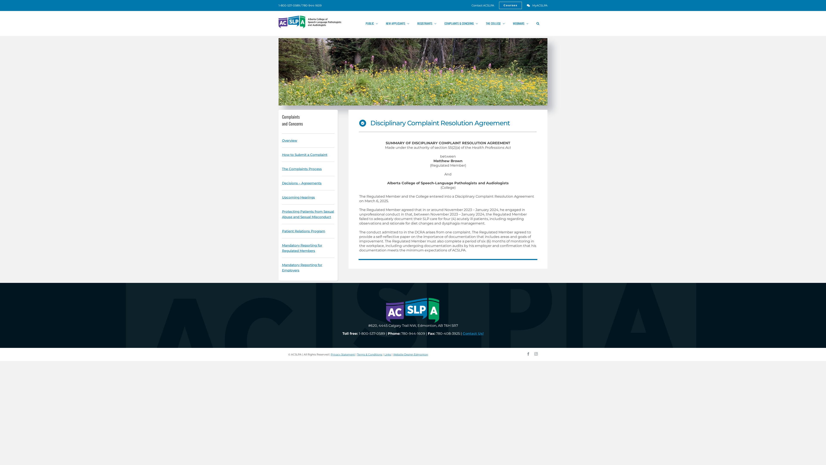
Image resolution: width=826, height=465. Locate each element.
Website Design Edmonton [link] (410, 354)
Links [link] (387, 354)
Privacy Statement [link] (343, 354)
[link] (480, 5)
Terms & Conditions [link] (369, 354)
